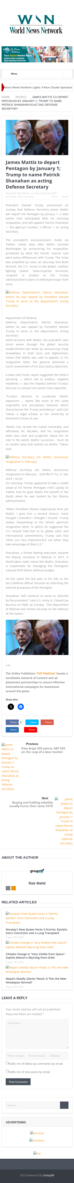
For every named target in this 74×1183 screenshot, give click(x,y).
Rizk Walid (23, 193)
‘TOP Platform (45, 673)
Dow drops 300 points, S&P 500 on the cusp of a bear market (43, 750)
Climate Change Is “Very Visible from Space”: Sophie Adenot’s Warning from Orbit (36, 955)
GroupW (48, 1175)
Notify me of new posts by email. (29, 1072)
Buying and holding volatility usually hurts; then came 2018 (31, 804)
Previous (32, 744)
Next (45, 798)
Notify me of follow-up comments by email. (35, 1063)
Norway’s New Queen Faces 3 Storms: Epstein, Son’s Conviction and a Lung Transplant (37, 931)
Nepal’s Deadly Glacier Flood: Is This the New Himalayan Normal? (36, 980)
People (12, 196)
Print (54, 196)
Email (65, 196)
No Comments (26, 196)
